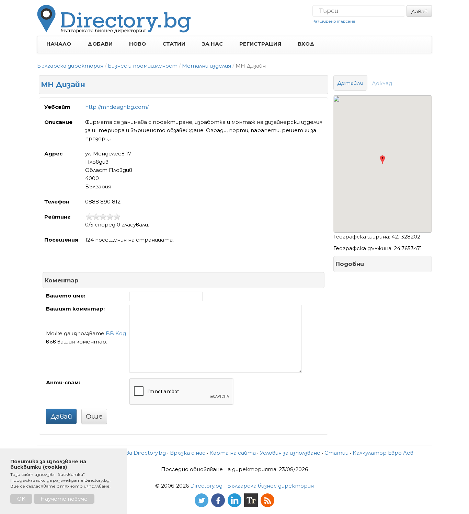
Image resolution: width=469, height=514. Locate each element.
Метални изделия (206, 65)
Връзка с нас (187, 452)
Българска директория (70, 65)
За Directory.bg (146, 452)
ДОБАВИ (100, 43)
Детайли (350, 83)
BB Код (116, 333)
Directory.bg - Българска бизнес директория (252, 485)
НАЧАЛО (58, 43)
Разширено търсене (333, 21)
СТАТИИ (173, 43)
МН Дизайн (63, 84)
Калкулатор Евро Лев (383, 452)
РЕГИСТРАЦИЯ (260, 43)
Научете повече (64, 498)
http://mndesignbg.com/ (117, 107)
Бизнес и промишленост (143, 65)
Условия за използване (290, 452)
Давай (419, 11)
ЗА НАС (212, 43)
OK (21, 498)
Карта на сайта (232, 452)
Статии (336, 452)
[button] (382, 159)
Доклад (381, 83)
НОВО (137, 43)
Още (94, 416)
